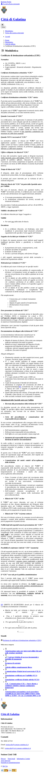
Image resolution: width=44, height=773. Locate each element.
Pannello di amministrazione (10, 762)
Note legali (11, 759)
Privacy (3, 759)
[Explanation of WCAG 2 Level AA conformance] (12, 771)
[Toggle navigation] (2, 25)
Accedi (7, 36)
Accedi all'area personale (11, 4)
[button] (9, 31)
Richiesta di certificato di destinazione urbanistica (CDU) (22, 640)
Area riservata (5, 761)
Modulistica (9, 42)
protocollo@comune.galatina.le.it (17, 745)
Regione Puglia (6, 2)
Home (7, 40)
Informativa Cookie (23, 759)
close (3, 27)
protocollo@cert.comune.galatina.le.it (18, 748)
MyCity (5, 766)
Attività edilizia (10, 44)
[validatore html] (5, 771)
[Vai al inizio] (2, 699)
